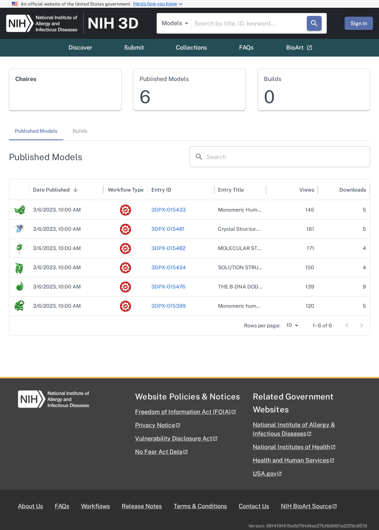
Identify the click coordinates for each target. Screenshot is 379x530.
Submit (134, 47)
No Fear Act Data (158, 451)
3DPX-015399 (168, 306)
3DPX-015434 (168, 267)
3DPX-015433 (168, 210)
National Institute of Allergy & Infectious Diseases (294, 429)
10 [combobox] (289, 325)
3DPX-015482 (168, 248)
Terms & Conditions (200, 506)
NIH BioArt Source (306, 506)
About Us (30, 506)
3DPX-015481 (168, 229)
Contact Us (254, 506)
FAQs (246, 47)
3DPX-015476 (168, 287)
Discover (80, 47)
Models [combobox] (172, 23)
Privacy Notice (155, 425)
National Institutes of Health (291, 446)
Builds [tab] (80, 131)
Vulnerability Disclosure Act (173, 438)
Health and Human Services (291, 460)
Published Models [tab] (36, 131)
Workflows (95, 506)
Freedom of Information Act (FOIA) (183, 411)
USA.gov (264, 473)
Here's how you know (155, 3)
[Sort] (75, 190)
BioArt (294, 47)
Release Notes (142, 506)
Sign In (359, 23)
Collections (191, 47)
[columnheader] (19, 189)
